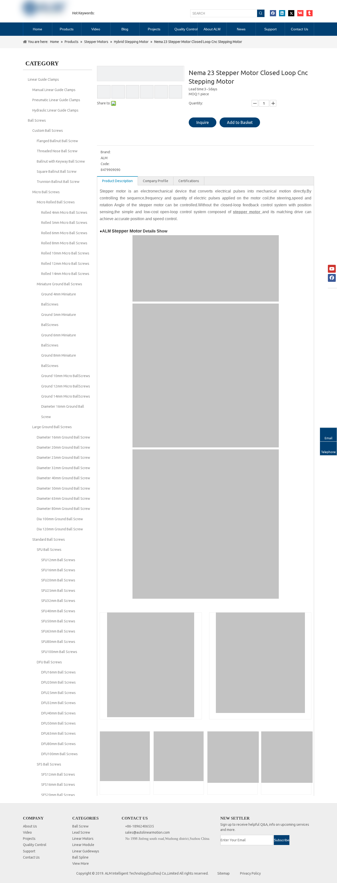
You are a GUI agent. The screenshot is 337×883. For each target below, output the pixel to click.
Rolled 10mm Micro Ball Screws (65, 253)
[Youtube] (332, 269)
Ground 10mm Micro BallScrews (65, 376)
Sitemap (223, 873)
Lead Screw (81, 832)
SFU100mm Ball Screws (59, 652)
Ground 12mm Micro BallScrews (65, 386)
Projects (29, 839)
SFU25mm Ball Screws (58, 591)
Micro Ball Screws (46, 192)
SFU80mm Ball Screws (58, 642)
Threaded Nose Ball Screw (57, 151)
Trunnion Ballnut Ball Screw (58, 182)
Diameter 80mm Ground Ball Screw (63, 509)
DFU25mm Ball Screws (58, 693)
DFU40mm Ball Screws (58, 713)
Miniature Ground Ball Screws (59, 284)
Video (27, 832)
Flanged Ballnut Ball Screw (57, 141)
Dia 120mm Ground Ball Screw (60, 529)
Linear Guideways (85, 851)
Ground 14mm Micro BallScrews (65, 396)
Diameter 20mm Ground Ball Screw (63, 447)
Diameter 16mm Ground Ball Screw (63, 437)
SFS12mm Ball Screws (58, 774)
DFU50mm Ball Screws (58, 723)
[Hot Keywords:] (260, 13)
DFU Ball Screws (49, 662)
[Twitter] (291, 13)
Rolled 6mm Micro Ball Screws (64, 233)
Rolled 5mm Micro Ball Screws (64, 223)
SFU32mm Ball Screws (58, 601)
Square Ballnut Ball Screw (56, 171)
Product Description (117, 181)
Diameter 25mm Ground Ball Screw (63, 458)
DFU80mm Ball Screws (58, 744)
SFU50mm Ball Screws (58, 621)
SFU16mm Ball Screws (58, 570)
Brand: (106, 152)
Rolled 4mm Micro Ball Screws (64, 212)
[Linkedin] (282, 13)
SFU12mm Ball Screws (58, 560)
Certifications (188, 181)
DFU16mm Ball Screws (58, 672)
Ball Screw (80, 826)
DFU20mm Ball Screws (58, 682)
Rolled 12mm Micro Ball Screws (65, 264)
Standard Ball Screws (48, 539)
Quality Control (34, 845)
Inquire (202, 122)
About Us (30, 826)
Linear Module (83, 845)
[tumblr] (309, 13)
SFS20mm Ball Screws (58, 795)
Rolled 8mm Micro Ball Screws (64, 243)
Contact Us (31, 857)
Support (29, 851)
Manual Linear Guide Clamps (53, 90)
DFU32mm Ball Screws (58, 703)
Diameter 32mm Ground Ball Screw (63, 468)
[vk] (300, 13)
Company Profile (155, 181)
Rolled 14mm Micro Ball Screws (65, 274)
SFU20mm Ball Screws (58, 580)
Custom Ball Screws (47, 131)
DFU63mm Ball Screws (58, 733)
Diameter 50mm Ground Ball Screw (63, 488)
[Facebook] (273, 13)
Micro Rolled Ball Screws (56, 202)
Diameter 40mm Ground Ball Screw (63, 478)
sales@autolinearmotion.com (147, 832)
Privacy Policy (250, 873)
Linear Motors (83, 839)
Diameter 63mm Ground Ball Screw (63, 498)
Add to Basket (240, 122)
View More (80, 863)
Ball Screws (37, 120)
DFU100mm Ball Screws (59, 754)
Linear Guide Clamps (43, 79)
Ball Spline (80, 857)
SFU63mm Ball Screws (58, 631)
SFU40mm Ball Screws (58, 611)
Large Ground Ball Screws (52, 427)
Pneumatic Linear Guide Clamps (56, 100)
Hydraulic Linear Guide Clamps (55, 110)
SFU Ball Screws (49, 550)
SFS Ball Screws (49, 764)
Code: (105, 164)
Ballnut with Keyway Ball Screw (61, 161)
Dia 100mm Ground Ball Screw (60, 519)
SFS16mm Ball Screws (58, 785)
